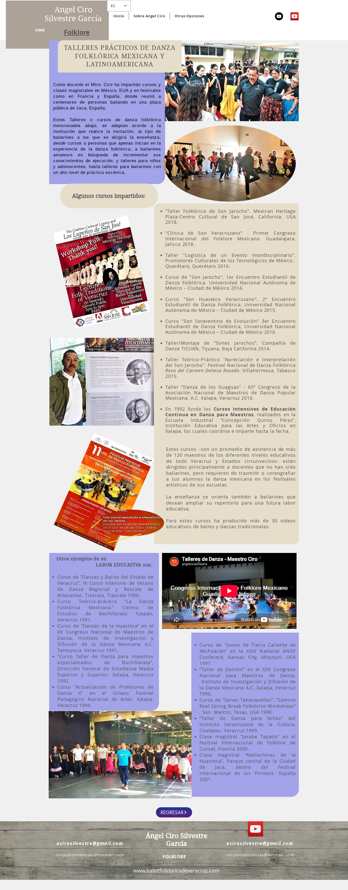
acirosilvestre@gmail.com (90, 843)
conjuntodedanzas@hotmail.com (90, 854)
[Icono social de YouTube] (294, 16)
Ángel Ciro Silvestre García (176, 839)
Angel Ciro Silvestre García (73, 14)
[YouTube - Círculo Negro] (279, 16)
